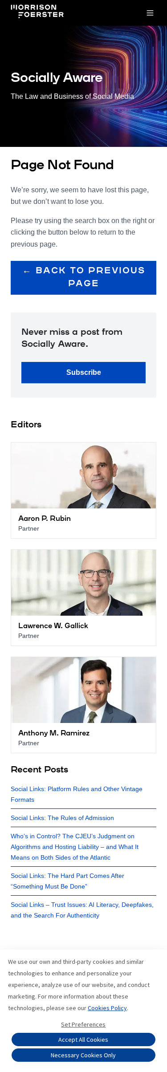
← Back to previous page (83, 277)
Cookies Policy (107, 1008)
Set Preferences (83, 1024)
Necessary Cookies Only (83, 1055)
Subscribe (83, 372)
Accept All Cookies (83, 1039)
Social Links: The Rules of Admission (62, 817)
